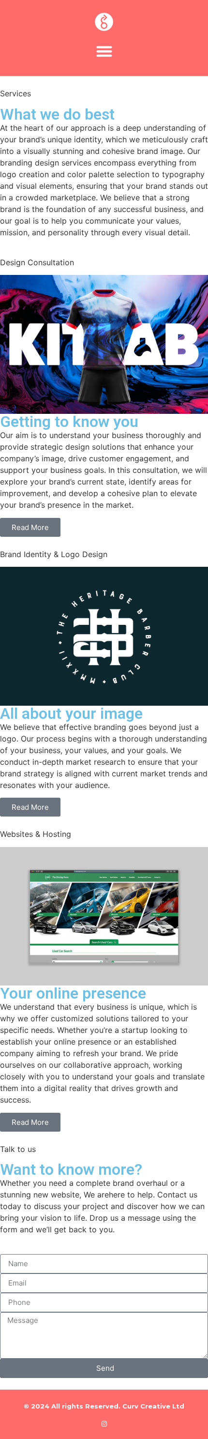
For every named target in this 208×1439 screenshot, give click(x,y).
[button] (104, 51)
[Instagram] (104, 1424)
